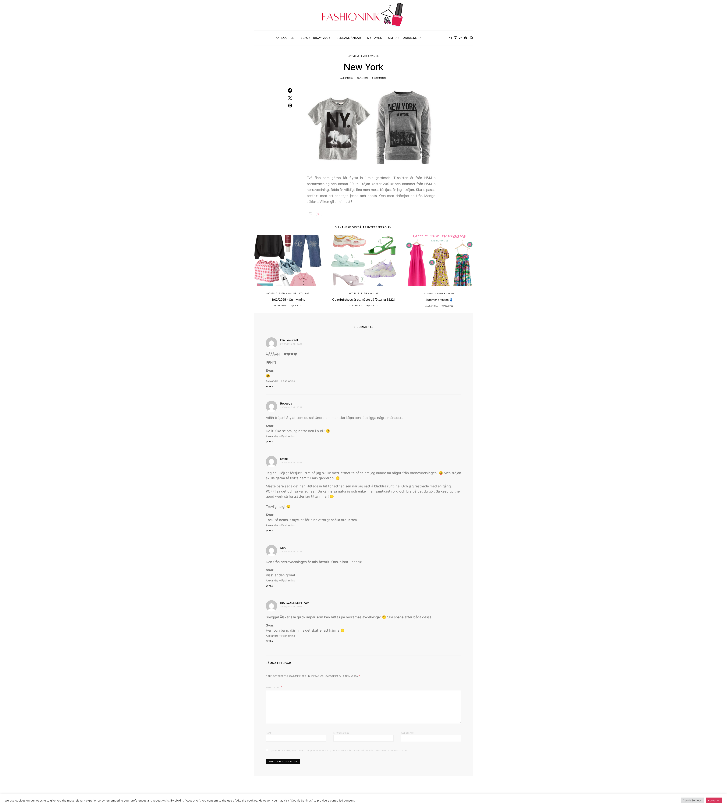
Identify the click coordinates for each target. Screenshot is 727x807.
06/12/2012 (363, 78)
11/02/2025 (296, 305)
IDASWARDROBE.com (294, 603)
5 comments (379, 78)
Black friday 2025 (315, 38)
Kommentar (273, 687)
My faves (374, 38)
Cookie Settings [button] (692, 800)
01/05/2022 (447, 306)
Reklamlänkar (348, 38)
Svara (269, 386)
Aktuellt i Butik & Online (364, 56)
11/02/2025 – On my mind (287, 299)
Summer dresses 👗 (439, 300)
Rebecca (286, 403)
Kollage (304, 293)
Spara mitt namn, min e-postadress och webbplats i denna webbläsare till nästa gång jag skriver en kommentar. (339, 750)
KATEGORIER (285, 38)
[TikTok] (460, 37)
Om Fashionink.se (402, 38)
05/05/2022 (372, 305)
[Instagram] (455, 37)
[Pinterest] (465, 37)
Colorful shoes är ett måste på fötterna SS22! (363, 299)
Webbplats (407, 733)
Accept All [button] (714, 800)
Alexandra (346, 78)
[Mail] (450, 37)
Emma (284, 459)
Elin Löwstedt (289, 340)
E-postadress (341, 733)
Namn (269, 733)
